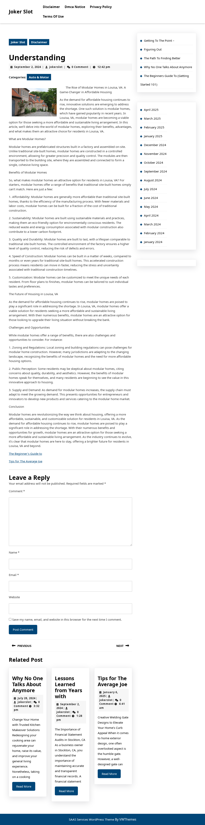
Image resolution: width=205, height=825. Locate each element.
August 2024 (153, 180)
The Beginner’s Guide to (25, 454)
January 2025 (153, 136)
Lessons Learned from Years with (68, 687)
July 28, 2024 (26, 698)
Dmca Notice (75, 7)
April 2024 (151, 215)
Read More (25, 787)
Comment (17, 491)
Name (14, 552)
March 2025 (152, 118)
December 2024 (155, 145)
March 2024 (152, 224)
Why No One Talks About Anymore (27, 684)
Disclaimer (51, 7)
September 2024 (155, 171)
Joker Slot (21, 11)
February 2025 (154, 127)
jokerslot (56, 67)
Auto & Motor (39, 77)
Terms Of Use (53, 16)
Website (14, 597)
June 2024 (151, 198)
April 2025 (151, 110)
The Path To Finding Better (162, 58)
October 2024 (153, 162)
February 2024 (154, 233)
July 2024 (150, 189)
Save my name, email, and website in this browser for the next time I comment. (67, 619)
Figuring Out (153, 49)
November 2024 (155, 154)
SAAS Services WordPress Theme (92, 819)
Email (14, 575)
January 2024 (153, 242)
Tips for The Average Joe (25, 461)
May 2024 (151, 207)
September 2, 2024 (27, 67)
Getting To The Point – (159, 40)
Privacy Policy (101, 7)
